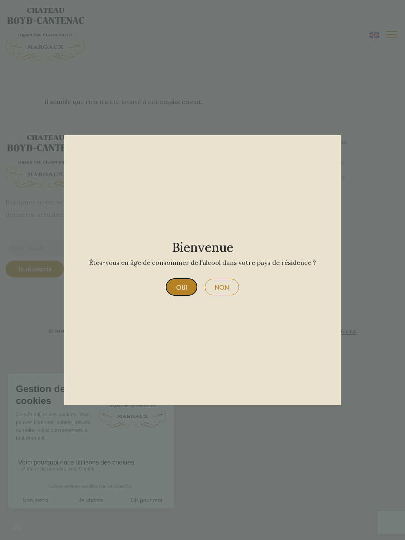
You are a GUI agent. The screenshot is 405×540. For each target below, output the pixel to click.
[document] (202, 270)
